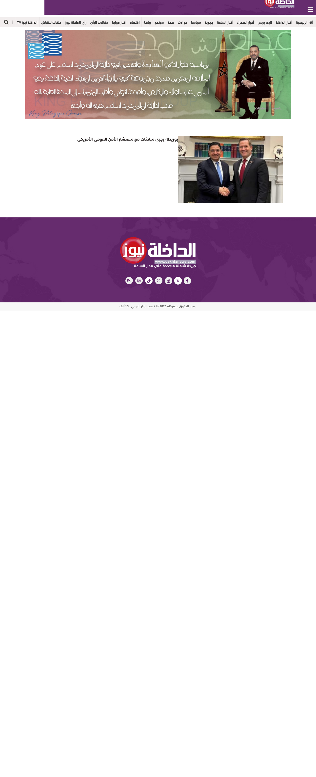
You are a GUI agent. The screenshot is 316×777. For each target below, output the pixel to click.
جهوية (209, 22)
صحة (171, 22)
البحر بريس (265, 22)
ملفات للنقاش (51, 22)
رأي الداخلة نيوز (75, 22)
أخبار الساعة (225, 22)
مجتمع (159, 22)
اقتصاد (135, 22)
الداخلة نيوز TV (27, 22)
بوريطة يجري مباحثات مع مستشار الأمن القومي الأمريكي (132, 138)
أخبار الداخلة (284, 22)
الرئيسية (302, 22)
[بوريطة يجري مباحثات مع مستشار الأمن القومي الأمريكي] (230, 169)
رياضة (147, 22)
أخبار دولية (119, 22)
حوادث (182, 22)
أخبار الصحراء (245, 22)
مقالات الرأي (99, 22)
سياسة (196, 22)
